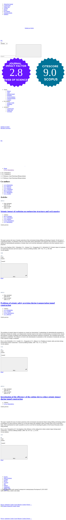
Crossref (6, 482)
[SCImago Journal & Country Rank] (10, 506)
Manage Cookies (21, 504)
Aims (8, 92)
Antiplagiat (6, 487)
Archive (6, 8)
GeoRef (6, 479)
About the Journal (8, 4)
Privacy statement (5, 504)
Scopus (6, 476)
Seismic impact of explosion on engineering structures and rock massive (30, 211)
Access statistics (11, 97)
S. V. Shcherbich (8, 192)
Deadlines (9, 104)
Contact (9, 100)
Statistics (6, 14)
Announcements (8, 13)
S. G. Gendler (7, 193)
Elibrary (6, 485)
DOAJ (5, 481)
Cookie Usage (13, 504)
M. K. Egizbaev (8, 191)
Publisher (9, 95)
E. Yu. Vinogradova (9, 170)
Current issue (7, 5)
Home (5, 168)
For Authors (7, 11)
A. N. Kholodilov (8, 185)
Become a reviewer (5, 128)
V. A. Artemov (7, 188)
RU (2, 40)
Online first (7, 7)
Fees (8, 105)
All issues (9, 111)
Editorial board (11, 94)
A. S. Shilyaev (7, 186)
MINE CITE (7, 488)
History (9, 91)
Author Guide (10, 102)
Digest (5, 10)
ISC (5, 484)
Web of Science (8, 478)
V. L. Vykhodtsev (8, 189)
